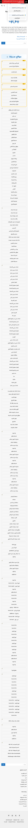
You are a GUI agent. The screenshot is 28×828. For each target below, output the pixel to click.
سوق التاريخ (14, 400)
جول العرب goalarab (14, 550)
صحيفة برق (14, 95)
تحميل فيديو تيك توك (14, 747)
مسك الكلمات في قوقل (14, 110)
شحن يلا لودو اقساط (14, 288)
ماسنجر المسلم (14, 86)
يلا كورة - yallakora (14, 613)
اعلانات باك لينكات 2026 (14, 721)
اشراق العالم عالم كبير (14, 231)
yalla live (14, 574)
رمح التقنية (14, 176)
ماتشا (14, 379)
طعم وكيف (14, 183)
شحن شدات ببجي (14, 340)
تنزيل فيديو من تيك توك (14, 744)
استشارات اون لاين (14, 167)
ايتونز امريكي (14, 282)
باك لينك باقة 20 (14, 403)
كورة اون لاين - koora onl (14, 610)
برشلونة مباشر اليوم (14, 565)
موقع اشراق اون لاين (14, 101)
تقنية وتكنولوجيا (23, 784)
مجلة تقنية (14, 246)
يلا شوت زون (14, 732)
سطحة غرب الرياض (14, 511)
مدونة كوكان (14, 137)
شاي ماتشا (14, 382)
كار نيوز (14, 143)
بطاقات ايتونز (14, 355)
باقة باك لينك (14, 77)
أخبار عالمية (24, 775)
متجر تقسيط (14, 300)
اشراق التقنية (14, 113)
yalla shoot (14, 436)
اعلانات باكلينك (14, 427)
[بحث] (2, 5)
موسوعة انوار (14, 201)
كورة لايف (14, 631)
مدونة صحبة (14, 195)
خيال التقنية (14, 122)
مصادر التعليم (14, 243)
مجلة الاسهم (14, 128)
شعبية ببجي (14, 352)
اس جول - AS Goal (14, 619)
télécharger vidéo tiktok (14, 756)
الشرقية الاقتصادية (14, 131)
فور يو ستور (14, 312)
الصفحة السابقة (21, 36)
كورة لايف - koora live (14, 700)
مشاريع (14, 421)
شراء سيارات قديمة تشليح (14, 539)
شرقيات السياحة (14, 198)
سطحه (14, 499)
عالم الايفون (14, 134)
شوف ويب (14, 125)
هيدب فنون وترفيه (14, 258)
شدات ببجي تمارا (14, 270)
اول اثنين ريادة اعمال (14, 63)
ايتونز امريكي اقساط (14, 330)
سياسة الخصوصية (23, 801)
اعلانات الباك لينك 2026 (14, 237)
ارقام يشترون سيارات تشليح (14, 533)
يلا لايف (14, 556)
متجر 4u (14, 315)
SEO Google (14, 80)
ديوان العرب (14, 418)
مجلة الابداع (14, 161)
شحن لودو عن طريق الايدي (14, 349)
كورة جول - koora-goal (14, 586)
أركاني (14, 189)
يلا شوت (14, 433)
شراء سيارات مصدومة (14, 536)
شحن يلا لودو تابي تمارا (14, 324)
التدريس (14, 228)
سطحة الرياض (14, 496)
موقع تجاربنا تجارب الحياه (14, 415)
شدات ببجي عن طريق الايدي (14, 318)
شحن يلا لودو (14, 346)
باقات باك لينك (14, 219)
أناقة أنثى (14, 149)
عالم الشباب (14, 72)
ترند (26, 777)
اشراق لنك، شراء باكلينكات (14, 222)
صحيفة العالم (14, 261)
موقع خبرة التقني (14, 146)
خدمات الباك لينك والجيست (14, 391)
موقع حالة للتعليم (14, 252)
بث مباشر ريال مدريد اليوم (14, 553)
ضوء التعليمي (14, 92)
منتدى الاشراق (14, 234)
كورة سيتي (14, 547)
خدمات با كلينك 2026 (14, 412)
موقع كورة (14, 670)
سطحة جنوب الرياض (14, 514)
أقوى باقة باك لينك (14, 409)
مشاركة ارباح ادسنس (14, 66)
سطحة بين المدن (14, 502)
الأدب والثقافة (24, 782)
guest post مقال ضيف (14, 394)
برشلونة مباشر (14, 442)
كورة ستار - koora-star (14, 583)
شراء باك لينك (14, 209)
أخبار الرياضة (24, 780)
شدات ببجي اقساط (14, 267)
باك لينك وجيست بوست (14, 240)
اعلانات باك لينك (14, 424)
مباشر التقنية (14, 192)
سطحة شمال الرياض (14, 508)
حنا (14, 376)
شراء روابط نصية (14, 215)
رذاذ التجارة (14, 179)
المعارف (14, 170)
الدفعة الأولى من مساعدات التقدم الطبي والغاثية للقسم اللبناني (14, 2)
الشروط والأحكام (23, 799)
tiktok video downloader (14, 753)
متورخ (14, 152)
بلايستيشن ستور (14, 358)
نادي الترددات (14, 164)
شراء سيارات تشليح (14, 526)
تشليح (14, 520)
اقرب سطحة (14, 517)
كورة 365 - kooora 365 (14, 616)
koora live (14, 595)
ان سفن (14, 116)
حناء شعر (14, 373)
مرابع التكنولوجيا (14, 119)
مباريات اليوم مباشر (14, 439)
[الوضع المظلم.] (4, 5)
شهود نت (14, 186)
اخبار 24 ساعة (14, 255)
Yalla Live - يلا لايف (14, 607)
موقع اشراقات (14, 98)
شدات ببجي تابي (14, 276)
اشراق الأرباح (14, 204)
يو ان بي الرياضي (14, 249)
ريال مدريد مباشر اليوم (14, 562)
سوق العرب (14, 397)
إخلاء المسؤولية (23, 797)
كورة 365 (14, 544)
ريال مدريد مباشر (14, 445)
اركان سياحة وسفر (14, 104)
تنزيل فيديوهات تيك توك (14, 750)
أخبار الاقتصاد (24, 773)
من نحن (25, 795)
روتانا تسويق (14, 158)
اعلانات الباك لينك (14, 225)
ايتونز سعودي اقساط (14, 285)
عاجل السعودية (24, 786)
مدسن (14, 155)
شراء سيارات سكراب (14, 523)
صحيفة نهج (14, 140)
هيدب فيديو (14, 173)
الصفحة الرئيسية (21, 38)
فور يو (14, 336)
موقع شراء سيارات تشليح (14, 529)
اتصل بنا (25, 806)
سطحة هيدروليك (14, 505)
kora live (14, 628)
